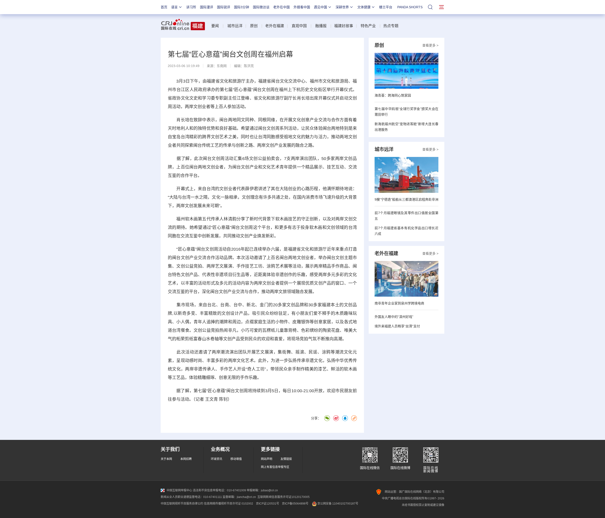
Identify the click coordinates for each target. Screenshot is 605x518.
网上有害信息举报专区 (275, 467)
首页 (164, 7)
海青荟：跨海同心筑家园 (393, 95)
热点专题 (390, 26)
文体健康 (364, 7)
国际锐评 (223, 7)
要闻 (215, 26)
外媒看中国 (302, 7)
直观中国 (299, 26)
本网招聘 (186, 459)
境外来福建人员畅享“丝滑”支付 (397, 326)
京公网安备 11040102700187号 (337, 503)
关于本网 (166, 459)
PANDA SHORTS (410, 7)
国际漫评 (206, 7)
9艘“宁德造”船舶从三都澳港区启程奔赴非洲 (406, 199)
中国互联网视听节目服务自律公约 (182, 503)
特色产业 (368, 26)
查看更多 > (430, 45)
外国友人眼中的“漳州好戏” (394, 317)
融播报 (321, 26)
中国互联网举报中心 (179, 490)
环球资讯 (216, 459)
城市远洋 (234, 26)
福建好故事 (343, 26)
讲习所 (191, 7)
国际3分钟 (241, 7)
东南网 (222, 66)
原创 (254, 26)
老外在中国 (281, 7)
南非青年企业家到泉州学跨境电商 (399, 303)
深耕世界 (342, 7)
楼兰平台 (385, 7)
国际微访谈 (261, 7)
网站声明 (266, 459)
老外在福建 (274, 26)
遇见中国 (320, 7)
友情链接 (286, 459)
